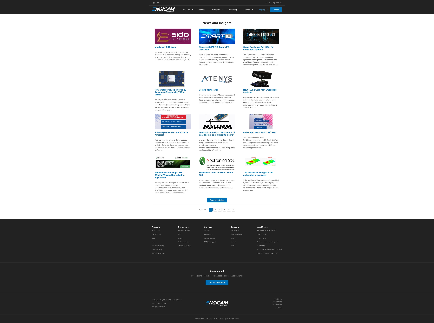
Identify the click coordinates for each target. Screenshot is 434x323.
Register (275, 3)
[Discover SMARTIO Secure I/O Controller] (217, 36)
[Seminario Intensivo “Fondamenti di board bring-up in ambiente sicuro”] (217, 121)
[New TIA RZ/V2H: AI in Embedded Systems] (261, 79)
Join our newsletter (216, 282)
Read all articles (217, 200)
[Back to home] (217, 303)
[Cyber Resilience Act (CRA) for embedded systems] (261, 36)
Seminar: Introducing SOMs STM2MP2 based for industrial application (170, 175)
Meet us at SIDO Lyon (165, 47)
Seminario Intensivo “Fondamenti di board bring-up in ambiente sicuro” (217, 133)
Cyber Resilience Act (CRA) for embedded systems (258, 48)
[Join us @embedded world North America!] (173, 121)
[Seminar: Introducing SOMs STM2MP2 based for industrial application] (173, 162)
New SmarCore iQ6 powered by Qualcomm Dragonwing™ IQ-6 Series (170, 92)
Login (267, 2)
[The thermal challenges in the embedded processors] (261, 162)
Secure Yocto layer (208, 90)
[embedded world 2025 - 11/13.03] (261, 121)
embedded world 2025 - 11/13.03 (259, 132)
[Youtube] (158, 3)
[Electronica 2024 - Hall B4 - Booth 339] (217, 162)
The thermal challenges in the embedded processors (258, 173)
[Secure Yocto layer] (217, 79)
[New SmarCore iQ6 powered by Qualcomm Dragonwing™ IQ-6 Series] (173, 79)
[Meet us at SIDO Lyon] (173, 36)
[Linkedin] (154, 3)
